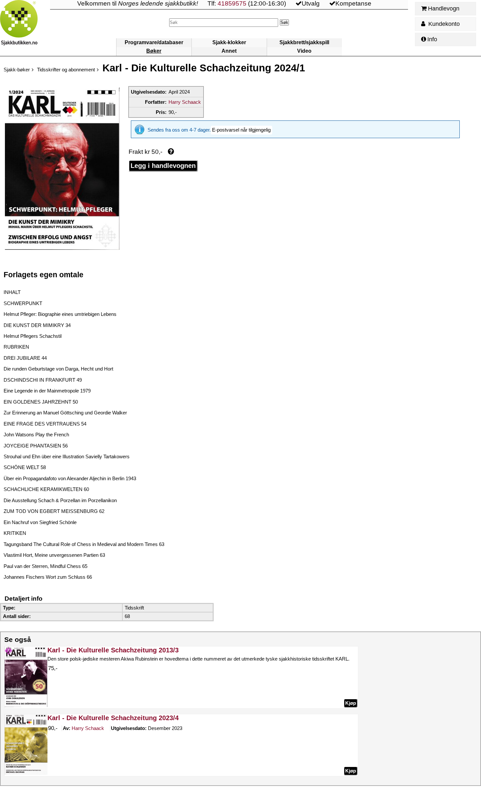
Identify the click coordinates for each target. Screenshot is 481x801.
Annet (229, 51)
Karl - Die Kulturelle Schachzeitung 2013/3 (113, 650)
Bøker (153, 51)
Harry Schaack (185, 102)
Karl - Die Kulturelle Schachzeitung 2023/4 (113, 717)
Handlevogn (443, 8)
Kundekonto (443, 24)
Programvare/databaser (154, 42)
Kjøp (350, 703)
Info (432, 39)
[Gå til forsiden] (25, 28)
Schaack (88, 728)
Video (304, 51)
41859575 (232, 3)
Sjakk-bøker (17, 69)
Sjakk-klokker (229, 42)
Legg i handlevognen (163, 165)
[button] (241, 130)
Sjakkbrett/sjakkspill (304, 42)
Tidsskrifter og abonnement (66, 69)
